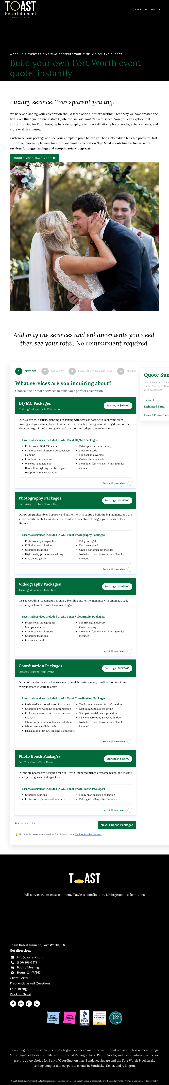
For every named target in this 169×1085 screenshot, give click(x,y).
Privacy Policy (152, 1081)
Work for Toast (20, 994)
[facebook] (13, 1003)
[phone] (37, 1003)
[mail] (29, 1003)
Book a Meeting (28, 967)
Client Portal (19, 978)
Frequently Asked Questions (30, 983)
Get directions (20, 950)
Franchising (18, 989)
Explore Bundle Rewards (88, 834)
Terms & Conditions (134, 1081)
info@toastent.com (30, 957)
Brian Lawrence (116, 1081)
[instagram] (21, 1003)
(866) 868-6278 (27, 962)
